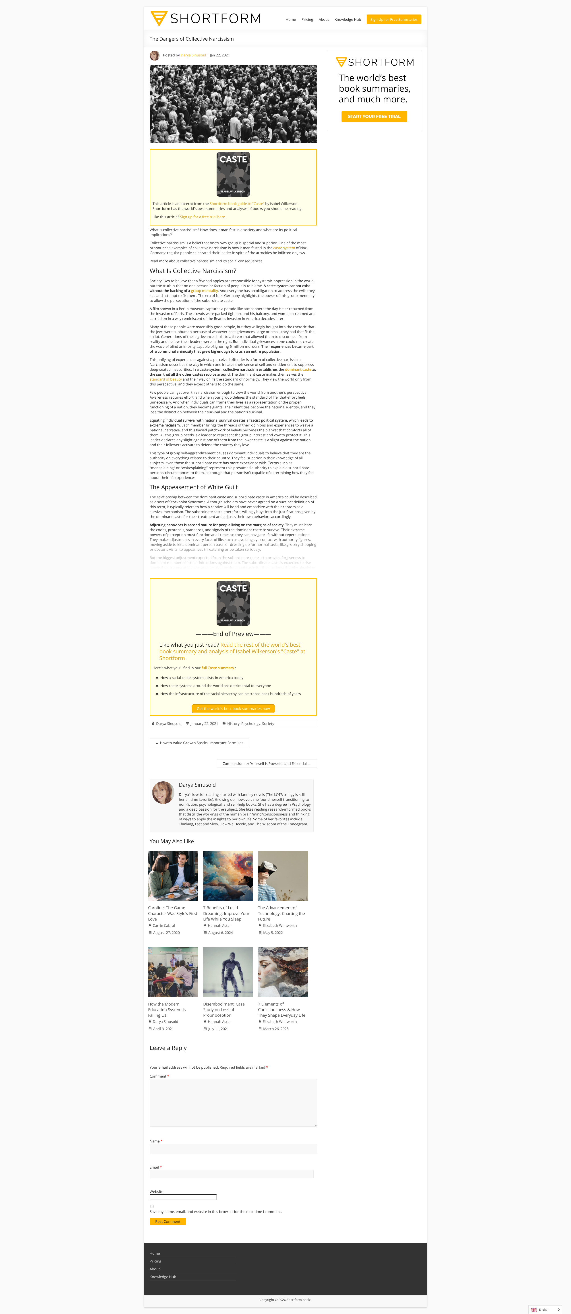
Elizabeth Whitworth (280, 925)
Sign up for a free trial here (203, 216)
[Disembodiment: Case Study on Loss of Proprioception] (228, 949)
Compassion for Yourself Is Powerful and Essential (267, 763)
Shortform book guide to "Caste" (237, 203)
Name (156, 1141)
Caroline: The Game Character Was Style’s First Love (172, 913)
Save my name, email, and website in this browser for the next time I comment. (216, 1211)
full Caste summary (218, 667)
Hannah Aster (219, 925)
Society (268, 723)
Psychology (250, 723)
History (233, 723)
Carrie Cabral (164, 925)
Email (156, 1167)
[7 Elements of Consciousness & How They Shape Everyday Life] (283, 949)
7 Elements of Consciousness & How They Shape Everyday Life (281, 1009)
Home (291, 19)
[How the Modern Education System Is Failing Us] (173, 949)
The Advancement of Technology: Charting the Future (281, 913)
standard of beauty (166, 379)
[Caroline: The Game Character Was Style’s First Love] (173, 853)
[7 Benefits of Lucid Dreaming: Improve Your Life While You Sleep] (228, 853)
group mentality (204, 290)
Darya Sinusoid (193, 55)
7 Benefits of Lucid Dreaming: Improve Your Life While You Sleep (226, 913)
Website (156, 1191)
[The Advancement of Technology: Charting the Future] (283, 853)
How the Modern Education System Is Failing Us (167, 1009)
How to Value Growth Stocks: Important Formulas (199, 742)
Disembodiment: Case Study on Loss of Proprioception (224, 1009)
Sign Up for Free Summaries (394, 19)
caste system (284, 247)
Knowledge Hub (348, 19)
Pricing (307, 19)
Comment (159, 1076)
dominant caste (298, 369)
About (324, 19)
